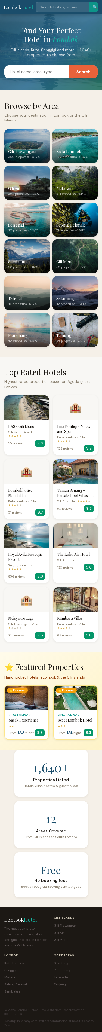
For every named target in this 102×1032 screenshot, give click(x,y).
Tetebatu (61, 977)
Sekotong (61, 963)
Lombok (18, 7)
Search (83, 72)
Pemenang (62, 970)
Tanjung (60, 984)
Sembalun (12, 991)
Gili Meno (61, 940)
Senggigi (10, 970)
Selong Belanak (16, 984)
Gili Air (59, 932)
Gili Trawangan (65, 925)
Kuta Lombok (14, 963)
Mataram (11, 977)
